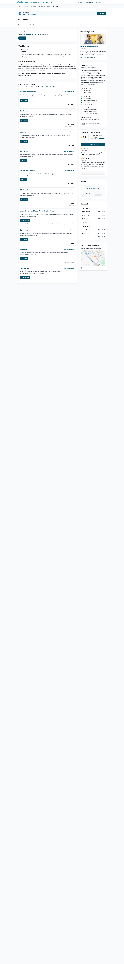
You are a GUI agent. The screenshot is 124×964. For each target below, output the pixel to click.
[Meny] (105, 2)
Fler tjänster (33, 24)
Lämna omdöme (94, 144)
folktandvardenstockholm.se (92, 188)
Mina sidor (79, 2)
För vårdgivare (89, 2)
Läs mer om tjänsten (69, 91)
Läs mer (83, 168)
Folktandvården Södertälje (44, 6)
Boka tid (20, 24)
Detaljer (26, 24)
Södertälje (33, 6)
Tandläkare (25, 6)
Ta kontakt (23, 160)
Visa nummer (98, 194)
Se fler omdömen (93, 173)
